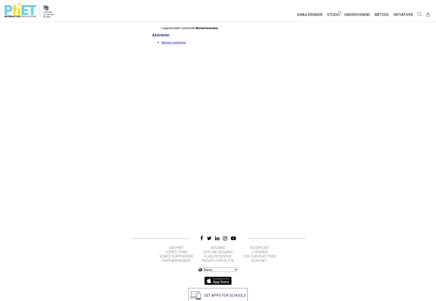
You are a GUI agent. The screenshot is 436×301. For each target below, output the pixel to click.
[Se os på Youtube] (233, 238)
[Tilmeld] (427, 14)
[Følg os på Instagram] (225, 238)
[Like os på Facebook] (202, 238)
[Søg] (419, 14)
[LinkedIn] (217, 238)
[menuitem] (310, 16)
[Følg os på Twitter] (209, 238)
